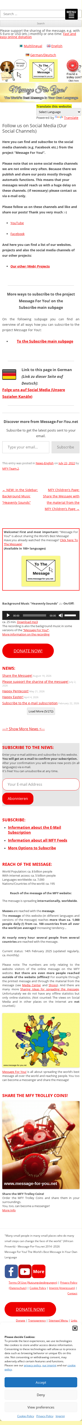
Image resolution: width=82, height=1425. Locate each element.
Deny (41, 1395)
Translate (71, 117)
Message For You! (14, 1072)
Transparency (37, 1320)
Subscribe (65, 447)
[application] (41, 615)
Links (74, 1320)
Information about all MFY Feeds (37, 840)
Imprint (60, 1416)
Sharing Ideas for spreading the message (49, 989)
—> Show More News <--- (23, 728)
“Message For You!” (36, 630)
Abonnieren (18, 798)
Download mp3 (27, 622)
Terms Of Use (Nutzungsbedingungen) (33, 1282)
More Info (9, 1210)
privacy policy (32, 1365)
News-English (45, 463)
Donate (20, 1320)
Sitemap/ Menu (58, 1320)
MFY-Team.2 (10, 469)
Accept (41, 1382)
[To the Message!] (41, 1066)
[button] (75, 1328)
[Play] (8, 615)
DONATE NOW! (28, 651)
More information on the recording (26, 634)
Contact (72, 1293)
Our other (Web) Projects (30, 266)
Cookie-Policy (25, 1416)
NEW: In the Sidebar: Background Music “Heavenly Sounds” (20, 496)
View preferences (40, 1407)
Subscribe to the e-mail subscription (30, 703)
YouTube (17, 223)
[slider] (71, 615)
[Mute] (61, 615)
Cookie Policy (38, 1288)
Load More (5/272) (41, 711)
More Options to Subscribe (32, 847)
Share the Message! (17, 675)
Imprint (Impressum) (62, 1288)
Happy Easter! (12, 697)
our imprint (49, 1365)
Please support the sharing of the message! (35, 681)
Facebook (17, 234)
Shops (53, 985)
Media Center (31, 985)
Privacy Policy (44, 1416)
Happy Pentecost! (15, 691)
